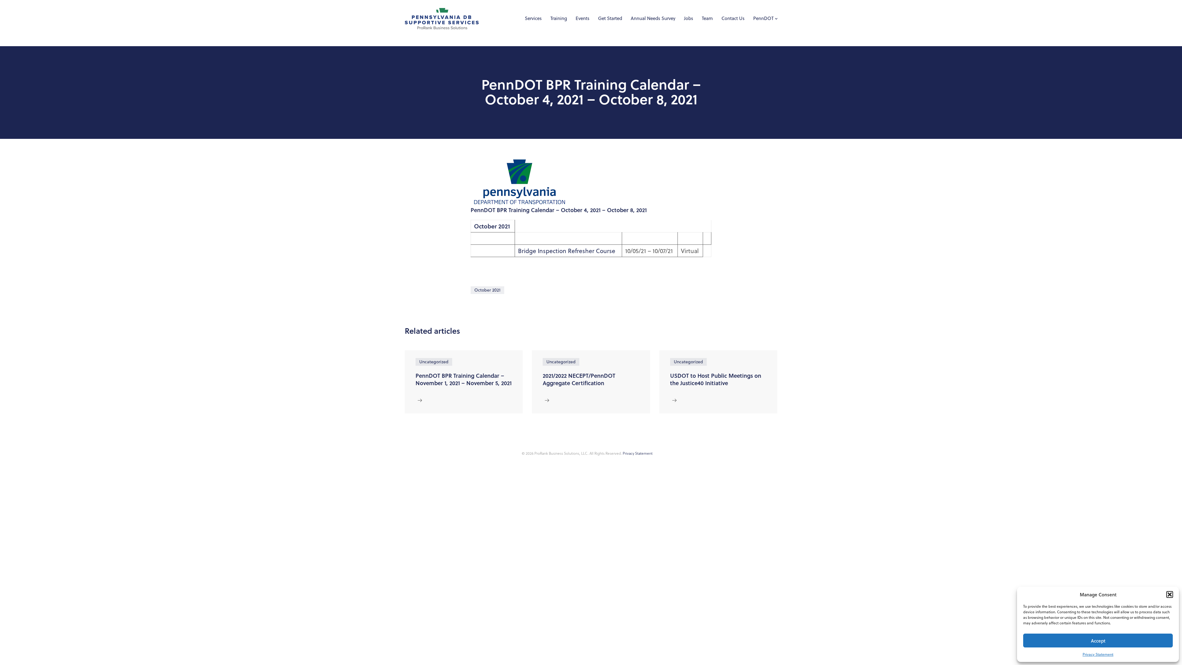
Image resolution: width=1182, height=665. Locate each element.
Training (558, 18)
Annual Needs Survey (653, 18)
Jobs (688, 18)
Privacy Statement (1098, 654)
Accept (1098, 640)
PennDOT (763, 18)
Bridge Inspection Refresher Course (566, 251)
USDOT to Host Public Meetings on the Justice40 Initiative (715, 379)
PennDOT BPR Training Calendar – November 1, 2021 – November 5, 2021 (464, 379)
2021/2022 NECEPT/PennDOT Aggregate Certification (579, 379)
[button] (1170, 594)
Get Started (610, 18)
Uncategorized (433, 362)
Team (707, 18)
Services (533, 18)
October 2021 (487, 290)
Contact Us (733, 18)
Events (582, 18)
